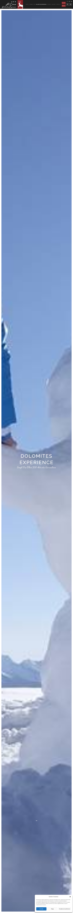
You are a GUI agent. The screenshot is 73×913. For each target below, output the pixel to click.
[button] (70, 896)
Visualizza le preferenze (64, 908)
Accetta (41, 908)
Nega (52, 908)
